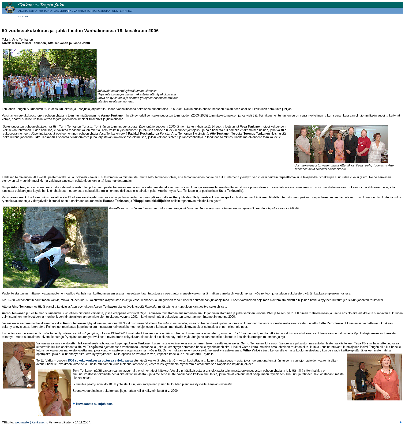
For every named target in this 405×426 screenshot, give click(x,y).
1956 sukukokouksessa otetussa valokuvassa (100, 360)
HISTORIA (45, 10)
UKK (115, 10)
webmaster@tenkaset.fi (31, 422)
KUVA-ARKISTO (80, 10)
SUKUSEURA (101, 10)
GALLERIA (61, 10)
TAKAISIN (23, 16)
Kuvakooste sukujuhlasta (94, 404)
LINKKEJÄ (126, 10)
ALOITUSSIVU (27, 10)
